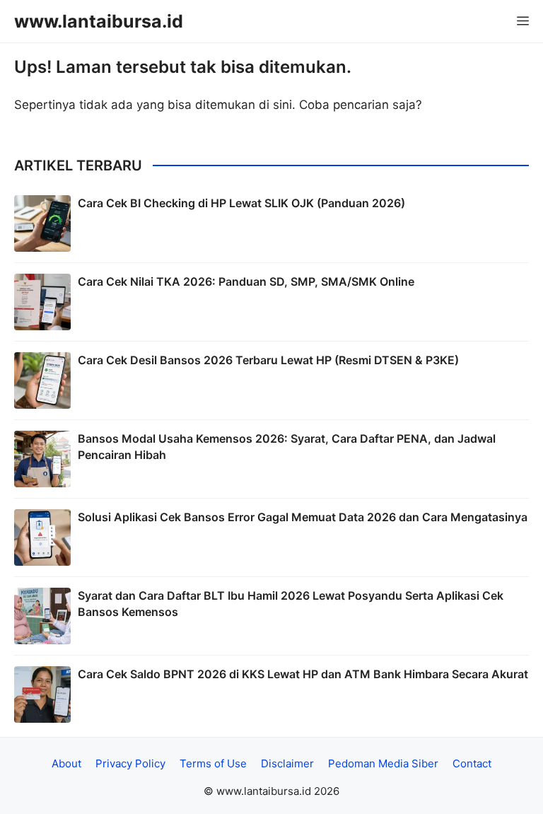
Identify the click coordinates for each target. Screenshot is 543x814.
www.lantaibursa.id (98, 21)
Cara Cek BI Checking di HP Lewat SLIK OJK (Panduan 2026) (241, 203)
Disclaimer (287, 763)
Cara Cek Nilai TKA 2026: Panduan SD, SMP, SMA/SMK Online (246, 281)
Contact (471, 763)
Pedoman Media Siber (383, 763)
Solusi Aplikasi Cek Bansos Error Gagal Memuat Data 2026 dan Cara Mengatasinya (302, 517)
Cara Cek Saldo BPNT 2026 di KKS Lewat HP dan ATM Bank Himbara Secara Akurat (303, 674)
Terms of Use (213, 763)
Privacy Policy (130, 763)
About (66, 763)
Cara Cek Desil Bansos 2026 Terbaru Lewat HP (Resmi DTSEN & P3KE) (268, 360)
